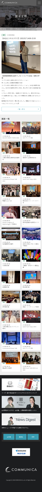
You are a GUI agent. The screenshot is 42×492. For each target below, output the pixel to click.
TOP (2, 29)
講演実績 (8, 29)
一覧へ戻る (21, 109)
